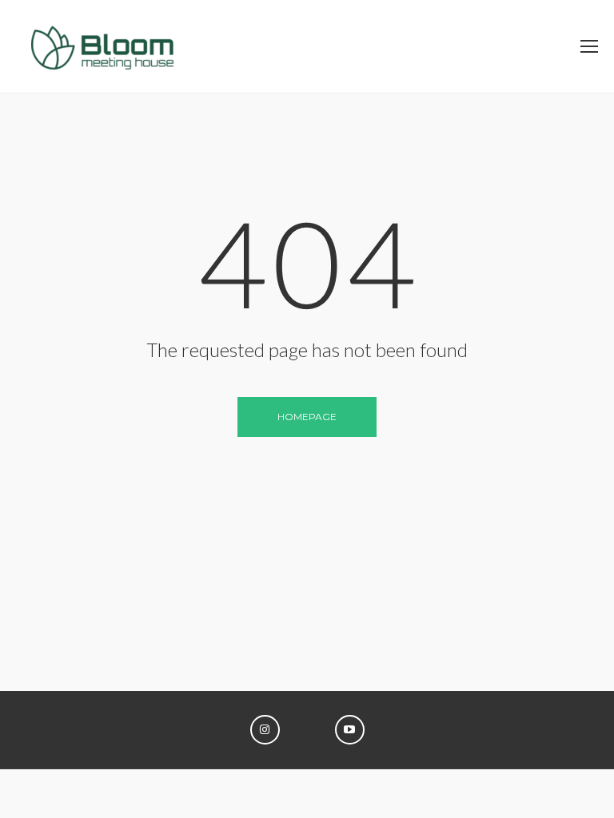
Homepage (307, 417)
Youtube (350, 730)
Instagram (265, 730)
